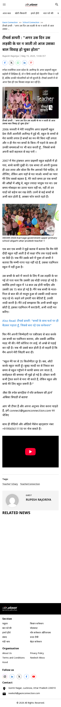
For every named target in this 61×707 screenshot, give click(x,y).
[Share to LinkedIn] (24, 62)
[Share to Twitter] (11, 62)
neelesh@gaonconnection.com (24, 693)
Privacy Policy (37, 653)
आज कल (7, 13)
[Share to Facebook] (4, 62)
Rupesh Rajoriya (10, 56)
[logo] (31, 5)
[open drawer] (4, 4)
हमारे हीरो (35, 13)
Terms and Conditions (13, 657)
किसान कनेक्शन (36, 623)
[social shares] (4, 676)
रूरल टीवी (34, 637)
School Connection (31, 22)
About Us (7, 653)
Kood (5, 662)
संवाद (4, 637)
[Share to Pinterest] (31, 62)
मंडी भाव (6, 641)
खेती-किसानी (21, 13)
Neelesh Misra (37, 657)
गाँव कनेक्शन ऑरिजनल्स (40, 632)
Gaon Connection (10, 22)
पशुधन (5, 623)
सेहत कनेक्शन (36, 641)
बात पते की (48, 13)
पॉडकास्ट (34, 628)
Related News (16, 513)
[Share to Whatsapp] (17, 62)
